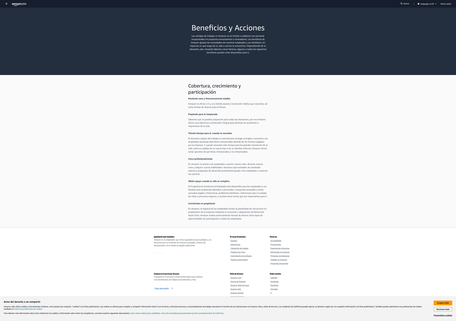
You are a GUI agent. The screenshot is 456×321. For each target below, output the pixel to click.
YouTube (274, 289)
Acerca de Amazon (238, 281)
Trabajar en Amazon (278, 259)
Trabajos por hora (237, 252)
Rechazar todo (443, 309)
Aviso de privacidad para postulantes (176, 313)
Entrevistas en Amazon (280, 252)
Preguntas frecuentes (279, 263)
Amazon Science (237, 296)
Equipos (233, 240)
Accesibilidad (275, 240)
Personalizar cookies (443, 315)
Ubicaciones (235, 244)
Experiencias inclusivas (279, 248)
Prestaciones (275, 244)
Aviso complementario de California (208, 313)
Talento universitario (239, 259)
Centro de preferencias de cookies (28, 309)
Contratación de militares (241, 256)
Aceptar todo (443, 303)
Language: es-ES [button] (427, 4)
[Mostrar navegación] (6, 4)
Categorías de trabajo (239, 248)
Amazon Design (237, 293)
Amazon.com (235, 277)
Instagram (274, 281)
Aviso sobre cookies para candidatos (145, 313)
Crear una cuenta (161, 288)
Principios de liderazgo (279, 256)
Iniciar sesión (446, 4)
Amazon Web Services (239, 285)
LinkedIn (273, 277)
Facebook (274, 285)
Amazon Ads (235, 289)
